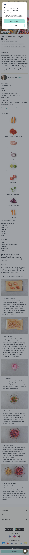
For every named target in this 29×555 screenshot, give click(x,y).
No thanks (14, 25)
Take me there (14, 21)
